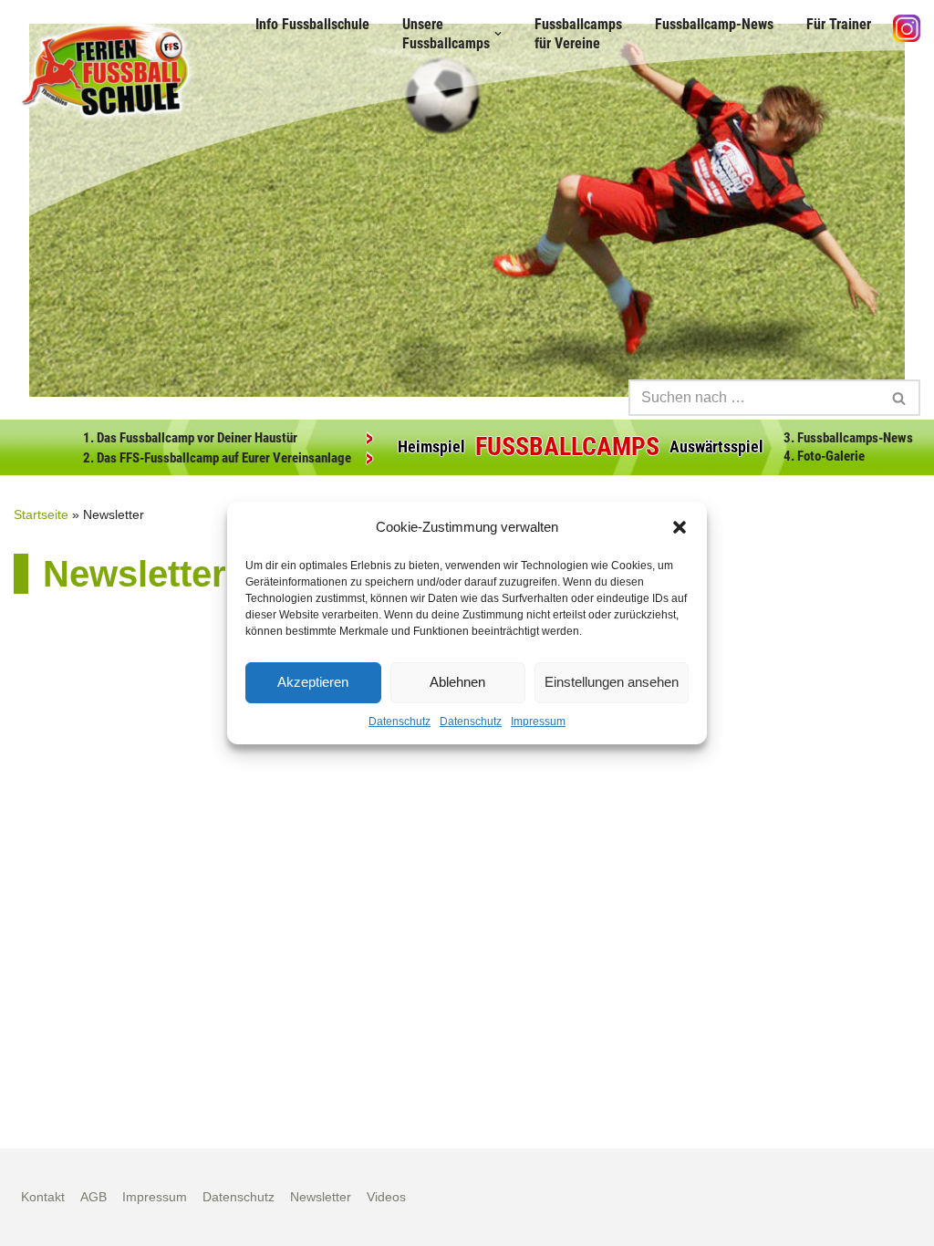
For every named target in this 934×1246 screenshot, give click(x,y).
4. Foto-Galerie (824, 456)
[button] (679, 527)
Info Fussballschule (312, 24)
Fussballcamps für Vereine (578, 34)
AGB (93, 1196)
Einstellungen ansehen (612, 682)
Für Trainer (838, 24)
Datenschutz (399, 721)
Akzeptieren (312, 682)
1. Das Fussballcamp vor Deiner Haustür (190, 438)
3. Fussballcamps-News (848, 438)
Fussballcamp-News (714, 24)
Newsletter (320, 1196)
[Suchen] (899, 397)
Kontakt (43, 1196)
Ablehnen (457, 682)
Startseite (41, 514)
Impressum (538, 721)
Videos (386, 1196)
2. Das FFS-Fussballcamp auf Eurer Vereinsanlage (217, 458)
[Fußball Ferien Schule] (105, 70)
